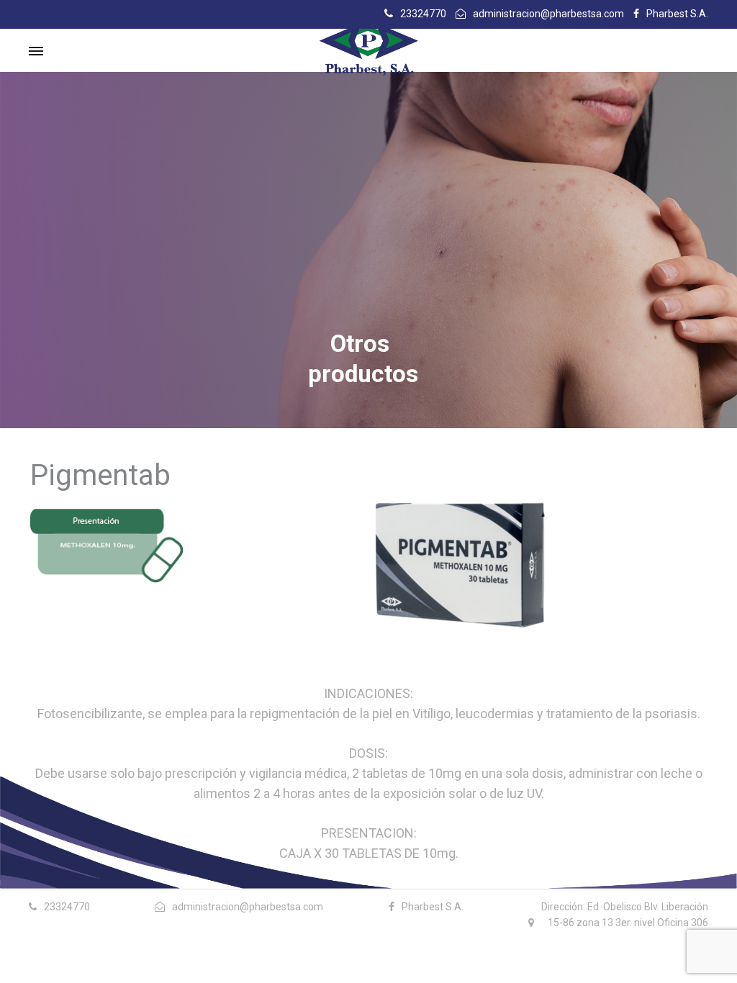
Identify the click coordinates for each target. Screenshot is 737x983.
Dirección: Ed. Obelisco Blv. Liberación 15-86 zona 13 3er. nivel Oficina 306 (624, 914)
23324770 (423, 13)
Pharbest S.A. (677, 13)
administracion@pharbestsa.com (548, 13)
